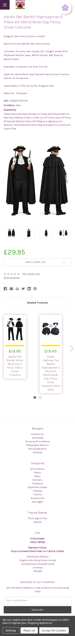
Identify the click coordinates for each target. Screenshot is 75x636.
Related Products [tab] (37, 302)
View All (37, 522)
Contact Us (37, 434)
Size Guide (37, 437)
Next (71, 348)
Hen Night (37, 501)
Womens (37, 479)
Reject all (29, 630)
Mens (37, 476)
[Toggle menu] (5, 5)
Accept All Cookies (54, 630)
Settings (10, 630)
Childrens (37, 483)
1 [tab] (34, 397)
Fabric (37, 472)
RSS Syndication (37, 448)
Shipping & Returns (37, 445)
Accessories (37, 498)
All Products (37, 468)
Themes (37, 490)
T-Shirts (37, 494)
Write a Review (12, 277)
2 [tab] (40, 397)
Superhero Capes (37, 487)
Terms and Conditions (37, 441)
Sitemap (37, 452)
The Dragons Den (37, 518)
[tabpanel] (20, 346)
